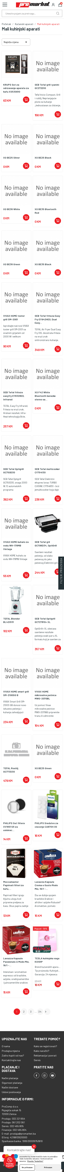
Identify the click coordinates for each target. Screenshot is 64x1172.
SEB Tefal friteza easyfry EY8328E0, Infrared (13, 396)
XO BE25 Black (43, 157)
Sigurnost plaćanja (12, 1082)
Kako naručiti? (41, 1050)
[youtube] (52, 1075)
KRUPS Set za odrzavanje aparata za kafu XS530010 (16, 88)
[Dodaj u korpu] (26, 100)
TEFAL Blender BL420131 (11, 620)
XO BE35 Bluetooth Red (45, 211)
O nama (6, 1046)
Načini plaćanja (10, 1078)
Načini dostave (10, 1087)
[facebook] (36, 1075)
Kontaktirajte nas (11, 1060)
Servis (37, 1060)
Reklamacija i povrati (45, 1055)
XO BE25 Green (43, 768)
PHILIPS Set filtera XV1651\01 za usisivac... (14, 827)
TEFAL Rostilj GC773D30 (10, 770)
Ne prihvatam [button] (27, 1167)
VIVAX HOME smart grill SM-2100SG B (16, 693)
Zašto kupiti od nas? (13, 1055)
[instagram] (44, 1075)
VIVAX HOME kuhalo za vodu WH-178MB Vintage (16, 545)
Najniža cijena (16, 42)
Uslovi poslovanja (11, 1092)
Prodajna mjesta (11, 1050)
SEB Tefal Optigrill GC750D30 (13, 470)
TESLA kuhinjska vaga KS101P (47, 960)
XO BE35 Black (43, 264)
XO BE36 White (11, 209)
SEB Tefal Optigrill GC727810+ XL (45, 620)
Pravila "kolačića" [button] (35, 1161)
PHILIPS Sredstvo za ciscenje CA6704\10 (46, 825)
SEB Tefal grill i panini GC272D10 (47, 86)
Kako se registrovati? (45, 1046)
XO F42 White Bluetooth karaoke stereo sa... (45, 396)
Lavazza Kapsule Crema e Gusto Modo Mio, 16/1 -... (46, 885)
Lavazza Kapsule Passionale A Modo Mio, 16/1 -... (16, 962)
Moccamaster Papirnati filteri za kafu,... (13, 885)
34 (40, 1011)
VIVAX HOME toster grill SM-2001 (14, 317)
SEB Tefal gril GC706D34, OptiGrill (46, 543)
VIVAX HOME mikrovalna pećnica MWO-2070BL (45, 695)
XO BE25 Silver (11, 157)
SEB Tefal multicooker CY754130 (47, 470)
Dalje (45, 1011)
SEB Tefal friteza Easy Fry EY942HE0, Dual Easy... (47, 319)
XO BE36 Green (11, 264)
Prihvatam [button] (48, 1167)
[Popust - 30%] (48, 939)
